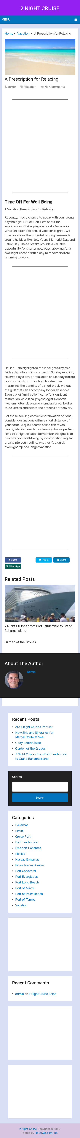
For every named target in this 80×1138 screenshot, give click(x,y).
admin (11, 87)
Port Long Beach (27, 882)
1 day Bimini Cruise (28, 743)
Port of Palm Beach (29, 894)
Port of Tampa (25, 899)
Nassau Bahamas (27, 859)
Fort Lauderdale (26, 842)
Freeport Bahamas (28, 848)
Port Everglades (26, 876)
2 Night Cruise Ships (42, 994)
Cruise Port (23, 836)
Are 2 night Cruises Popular (33, 727)
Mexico (20, 854)
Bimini (19, 831)
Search (17, 777)
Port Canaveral (25, 871)
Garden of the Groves (20, 642)
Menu (6, 19)
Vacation (30, 87)
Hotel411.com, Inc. (46, 1132)
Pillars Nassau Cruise (29, 865)
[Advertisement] (40, 146)
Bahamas (21, 825)
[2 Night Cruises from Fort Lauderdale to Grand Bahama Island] (40, 603)
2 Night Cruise (39, 8)
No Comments (54, 87)
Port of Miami (24, 888)
